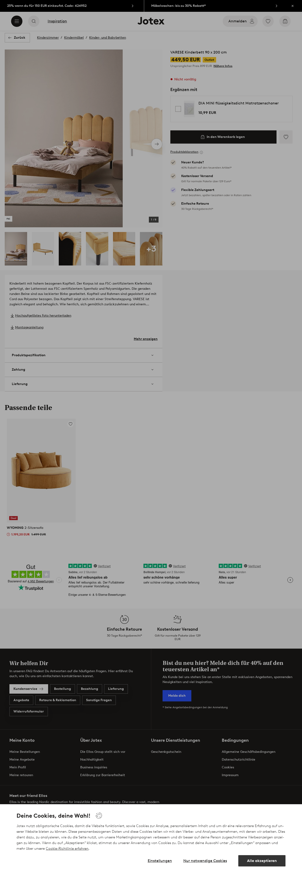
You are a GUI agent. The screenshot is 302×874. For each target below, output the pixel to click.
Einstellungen (160, 860)
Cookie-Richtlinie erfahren (67, 848)
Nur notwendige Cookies (205, 860)
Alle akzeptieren (262, 860)
